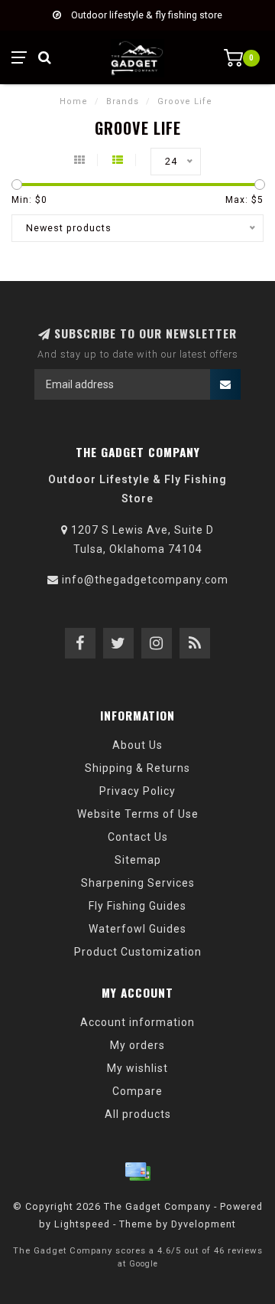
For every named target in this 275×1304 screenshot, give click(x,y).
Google (143, 1264)
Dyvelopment (203, 1224)
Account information (137, 1022)
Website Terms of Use (138, 814)
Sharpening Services (138, 883)
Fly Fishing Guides (137, 906)
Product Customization (138, 952)
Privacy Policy (137, 791)
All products (138, 1114)
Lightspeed (82, 1224)
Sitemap (138, 860)
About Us (137, 745)
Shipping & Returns (137, 768)
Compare (137, 1091)
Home (74, 101)
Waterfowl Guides (137, 929)
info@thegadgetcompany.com (145, 580)
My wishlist (137, 1068)
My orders (137, 1045)
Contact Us (138, 837)
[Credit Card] (137, 1171)
